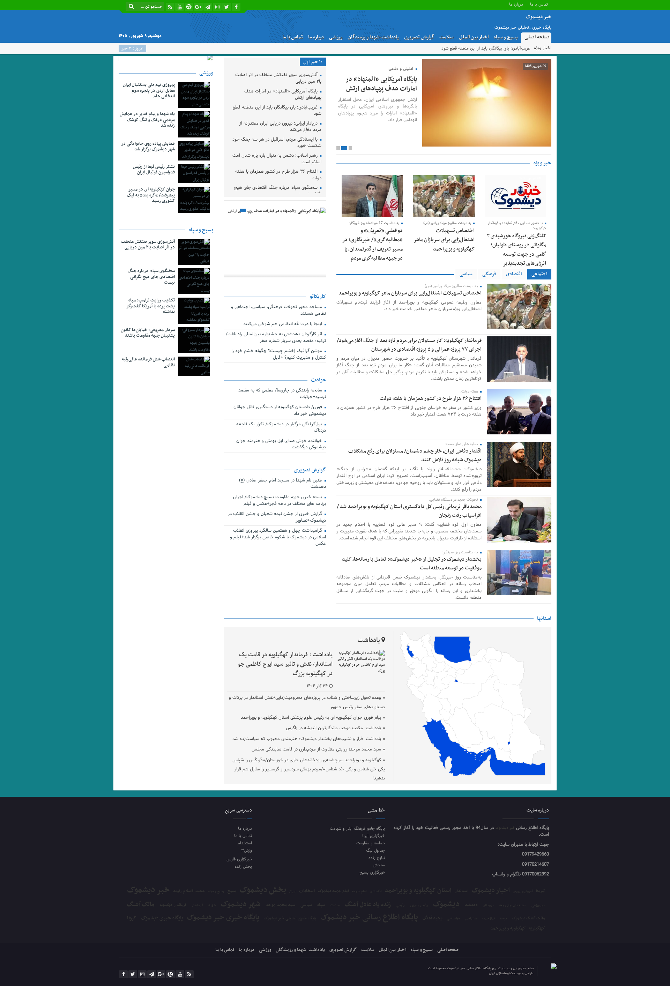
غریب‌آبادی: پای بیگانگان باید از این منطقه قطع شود (485, 48)
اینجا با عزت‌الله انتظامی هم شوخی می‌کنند (283, 324)
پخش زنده (243, 866)
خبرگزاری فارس (239, 859)
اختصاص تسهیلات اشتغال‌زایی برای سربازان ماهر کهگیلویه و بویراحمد (444, 240)
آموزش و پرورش (523, 891)
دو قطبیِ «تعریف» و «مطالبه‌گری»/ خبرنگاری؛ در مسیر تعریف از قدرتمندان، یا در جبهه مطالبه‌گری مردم (372, 244)
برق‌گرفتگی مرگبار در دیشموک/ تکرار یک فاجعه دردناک (281, 428)
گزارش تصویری (419, 37)
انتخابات (307, 891)
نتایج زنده (376, 857)
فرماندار (197, 905)
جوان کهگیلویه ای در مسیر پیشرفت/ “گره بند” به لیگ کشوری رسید (151, 195)
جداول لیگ (375, 850)
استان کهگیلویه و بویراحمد (418, 890)
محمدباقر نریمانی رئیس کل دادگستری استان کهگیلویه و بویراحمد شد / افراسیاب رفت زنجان (409, 511)
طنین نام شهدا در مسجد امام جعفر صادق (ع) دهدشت (282, 484)
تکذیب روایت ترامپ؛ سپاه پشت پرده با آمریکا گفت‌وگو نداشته (150, 306)
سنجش (379, 865)
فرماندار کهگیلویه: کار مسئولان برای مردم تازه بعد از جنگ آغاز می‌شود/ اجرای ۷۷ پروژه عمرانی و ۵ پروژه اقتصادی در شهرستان (409, 345)
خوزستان (488, 905)
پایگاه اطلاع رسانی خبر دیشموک (369, 917)
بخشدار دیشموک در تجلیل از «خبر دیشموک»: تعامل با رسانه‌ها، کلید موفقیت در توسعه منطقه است (412, 564)
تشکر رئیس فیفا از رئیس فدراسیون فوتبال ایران (154, 169)
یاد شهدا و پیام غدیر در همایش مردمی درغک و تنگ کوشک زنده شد (147, 120)
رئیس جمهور (419, 905)
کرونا (131, 918)
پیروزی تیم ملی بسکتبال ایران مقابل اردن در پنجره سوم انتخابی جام (149, 90)
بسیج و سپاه (506, 37)
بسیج (232, 891)
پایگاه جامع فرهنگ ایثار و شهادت (357, 828)
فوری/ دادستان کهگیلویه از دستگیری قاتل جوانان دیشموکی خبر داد (279, 411)
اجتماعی (539, 274)
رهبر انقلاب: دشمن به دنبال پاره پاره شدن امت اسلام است (276, 159)
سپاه (321, 905)
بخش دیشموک (263, 890)
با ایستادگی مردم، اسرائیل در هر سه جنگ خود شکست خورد (276, 143)
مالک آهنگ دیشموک (528, 918)
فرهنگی (489, 274)
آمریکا (540, 891)
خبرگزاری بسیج (372, 872)
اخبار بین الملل (474, 37)
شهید (212, 905)
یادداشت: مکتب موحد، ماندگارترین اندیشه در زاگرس (333, 728)
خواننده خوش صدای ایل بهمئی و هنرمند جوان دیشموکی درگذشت (281, 444)
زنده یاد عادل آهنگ (368, 905)
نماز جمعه (488, 918)
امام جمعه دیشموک (333, 891)
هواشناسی (453, 918)
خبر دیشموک (506, 828)
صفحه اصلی (537, 37)
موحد (503, 918)
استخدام (245, 843)
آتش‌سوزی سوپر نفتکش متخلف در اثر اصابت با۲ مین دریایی (278, 78)
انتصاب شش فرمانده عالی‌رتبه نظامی (148, 362)
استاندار (461, 891)
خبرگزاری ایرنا (373, 835)
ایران (292, 891)
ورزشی (335, 37)
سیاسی (466, 274)
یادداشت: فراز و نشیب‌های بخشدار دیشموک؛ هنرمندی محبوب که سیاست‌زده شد (306, 739)
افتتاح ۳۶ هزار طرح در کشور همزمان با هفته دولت (431, 398)
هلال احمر (470, 918)
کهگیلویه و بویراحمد (508, 928)
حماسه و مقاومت (370, 843)
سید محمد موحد (280, 905)
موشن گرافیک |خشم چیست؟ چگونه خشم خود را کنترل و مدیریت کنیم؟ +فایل (278, 354)
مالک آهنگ (141, 904)
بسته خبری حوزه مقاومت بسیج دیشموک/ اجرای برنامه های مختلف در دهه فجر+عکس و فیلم (279, 501)
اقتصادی (514, 274)
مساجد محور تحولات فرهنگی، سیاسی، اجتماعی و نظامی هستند (278, 311)
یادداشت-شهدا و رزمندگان (373, 37)
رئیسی (400, 905)
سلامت (446, 37)
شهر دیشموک (240, 904)
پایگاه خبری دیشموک (162, 917)
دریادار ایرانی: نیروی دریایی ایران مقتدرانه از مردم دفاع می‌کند (280, 127)
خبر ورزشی (538, 905)
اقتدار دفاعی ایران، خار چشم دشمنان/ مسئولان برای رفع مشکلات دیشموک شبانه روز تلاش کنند (415, 455)
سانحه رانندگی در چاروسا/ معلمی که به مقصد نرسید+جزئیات (282, 394)
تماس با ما (539, 4)
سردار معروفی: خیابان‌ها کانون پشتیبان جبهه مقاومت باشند (148, 333)
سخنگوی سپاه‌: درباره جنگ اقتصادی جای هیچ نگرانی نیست (277, 191)
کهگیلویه (537, 928)
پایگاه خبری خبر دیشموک (223, 918)
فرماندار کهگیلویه (173, 905)
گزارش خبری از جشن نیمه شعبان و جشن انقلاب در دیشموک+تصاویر (277, 517)
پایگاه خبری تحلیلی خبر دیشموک (290, 918)
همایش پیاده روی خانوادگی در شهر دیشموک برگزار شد (148, 146)
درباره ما (516, 4)
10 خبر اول (312, 62)
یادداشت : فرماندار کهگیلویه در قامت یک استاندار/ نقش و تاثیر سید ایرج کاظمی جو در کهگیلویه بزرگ (285, 664)
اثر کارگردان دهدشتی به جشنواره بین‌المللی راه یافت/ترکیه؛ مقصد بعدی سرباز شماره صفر (276, 338)
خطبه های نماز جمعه (512, 905)
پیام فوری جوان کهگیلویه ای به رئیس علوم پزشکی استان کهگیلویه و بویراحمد (311, 718)
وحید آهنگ (432, 918)
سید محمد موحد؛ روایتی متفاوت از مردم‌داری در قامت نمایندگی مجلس (316, 749)
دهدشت (471, 905)
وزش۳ (246, 850)
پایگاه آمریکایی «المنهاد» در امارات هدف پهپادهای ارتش (381, 84)
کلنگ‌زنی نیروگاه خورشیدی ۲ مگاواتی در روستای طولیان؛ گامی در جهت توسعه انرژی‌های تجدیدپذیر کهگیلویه (516, 254)
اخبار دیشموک (491, 890)
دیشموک (446, 904)
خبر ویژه (542, 162)
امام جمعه (359, 891)
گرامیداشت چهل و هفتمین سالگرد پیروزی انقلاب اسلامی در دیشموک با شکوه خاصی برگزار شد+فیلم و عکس (278, 537)
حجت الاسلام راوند (189, 891)
